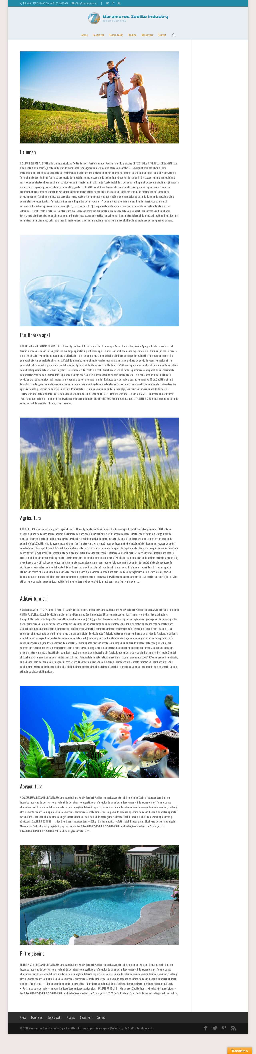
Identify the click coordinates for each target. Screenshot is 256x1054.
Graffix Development (140, 1028)
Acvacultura (31, 786)
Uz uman (28, 152)
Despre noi (98, 35)
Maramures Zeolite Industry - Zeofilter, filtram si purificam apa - (69, 1028)
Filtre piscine (32, 953)
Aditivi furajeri (33, 598)
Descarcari (147, 35)
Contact (162, 35)
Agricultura (30, 518)
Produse (132, 35)
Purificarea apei (35, 335)
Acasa (84, 35)
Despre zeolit (116, 35)
